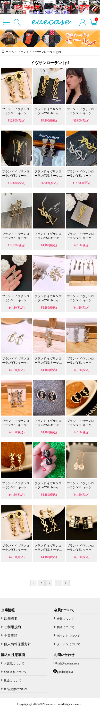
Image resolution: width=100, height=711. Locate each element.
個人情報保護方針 (17, 644)
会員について (65, 618)
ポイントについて (68, 635)
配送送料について (15, 672)
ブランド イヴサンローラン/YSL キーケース (16, 113)
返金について (12, 680)
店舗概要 (10, 618)
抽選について (65, 627)
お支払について (14, 663)
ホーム (10, 52)
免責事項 (10, 635)
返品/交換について (16, 689)
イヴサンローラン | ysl (46, 52)
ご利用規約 (12, 627)
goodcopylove (65, 671)
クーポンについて (68, 644)
